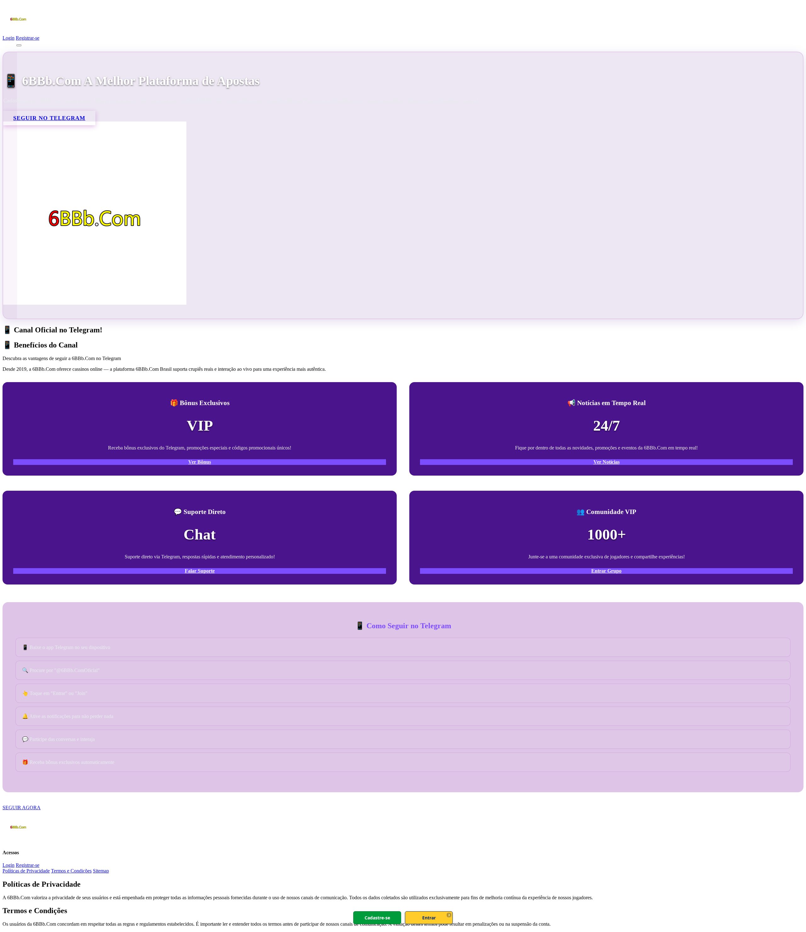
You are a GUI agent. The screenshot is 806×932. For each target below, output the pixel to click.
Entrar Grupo (606, 570)
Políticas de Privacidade (26, 870)
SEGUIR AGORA (22, 807)
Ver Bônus (199, 462)
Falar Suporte (200, 570)
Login (8, 38)
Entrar (429, 918)
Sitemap (101, 870)
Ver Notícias (606, 462)
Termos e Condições (71, 870)
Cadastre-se (377, 918)
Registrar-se (27, 38)
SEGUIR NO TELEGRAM (49, 118)
